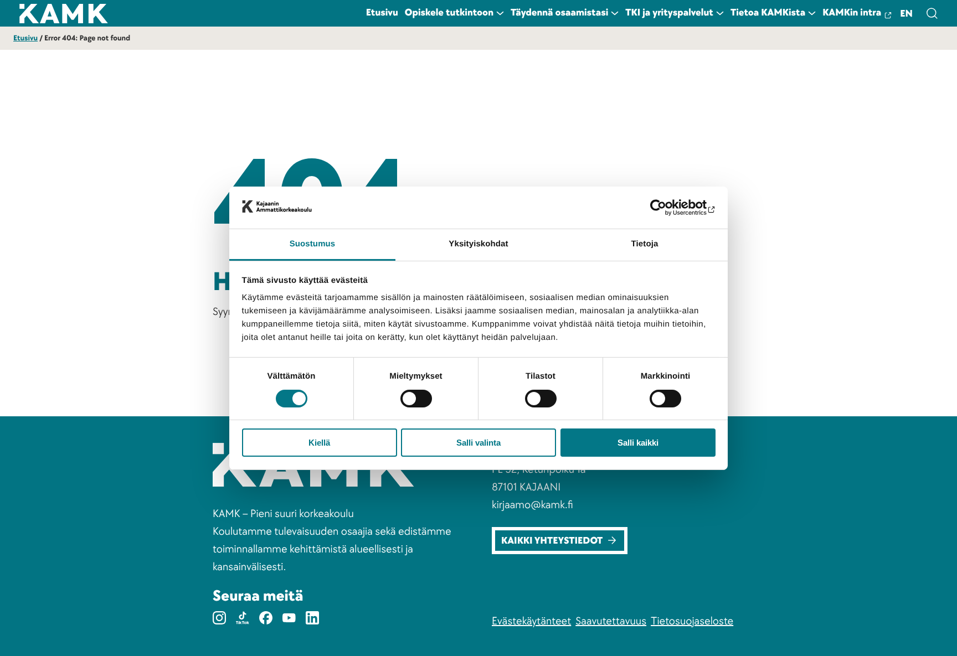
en (906, 14)
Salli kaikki (638, 442)
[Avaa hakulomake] (931, 13)
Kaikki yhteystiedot (552, 541)
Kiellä (319, 442)
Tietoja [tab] (644, 244)
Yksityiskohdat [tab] (478, 244)
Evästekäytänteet (531, 621)
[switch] (416, 398)
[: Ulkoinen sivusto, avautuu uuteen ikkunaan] (667, 207)
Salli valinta (478, 442)
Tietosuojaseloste (692, 621)
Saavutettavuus (610, 621)
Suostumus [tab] (313, 244)
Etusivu (25, 38)
